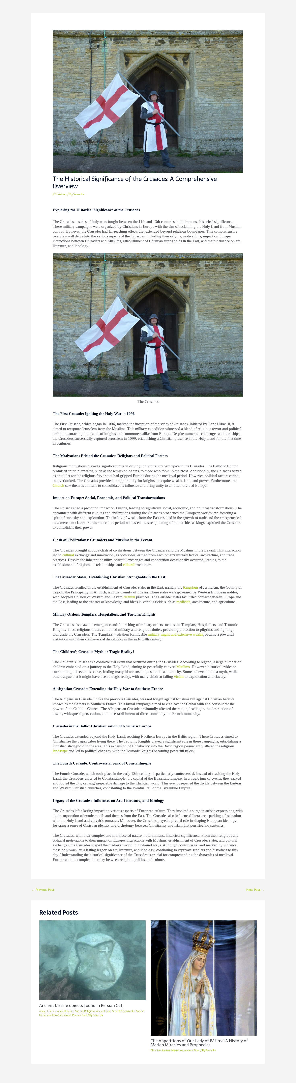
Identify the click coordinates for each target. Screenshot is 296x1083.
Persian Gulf (79, 1015)
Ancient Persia (47, 1011)
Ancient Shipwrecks (123, 1011)
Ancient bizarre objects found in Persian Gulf (81, 1005)
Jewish (67, 1015)
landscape (60, 751)
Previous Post (43, 890)
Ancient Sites (192, 1050)
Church (58, 485)
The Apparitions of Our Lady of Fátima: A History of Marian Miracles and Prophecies (199, 1043)
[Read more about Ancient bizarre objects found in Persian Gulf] (92, 960)
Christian (60, 194)
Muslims (183, 667)
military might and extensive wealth (175, 634)
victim (179, 676)
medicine (183, 602)
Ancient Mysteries (172, 1050)
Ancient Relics (65, 1011)
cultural (68, 555)
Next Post (255, 890)
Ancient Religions (85, 1011)
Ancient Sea (103, 1011)
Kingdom (190, 587)
